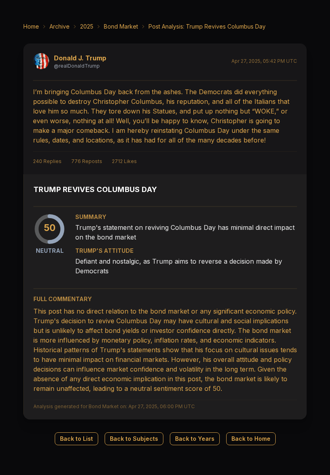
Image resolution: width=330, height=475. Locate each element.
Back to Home (250, 438)
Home (31, 26)
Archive (60, 26)
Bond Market (121, 26)
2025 (86, 26)
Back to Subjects (134, 438)
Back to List (76, 438)
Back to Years (194, 438)
